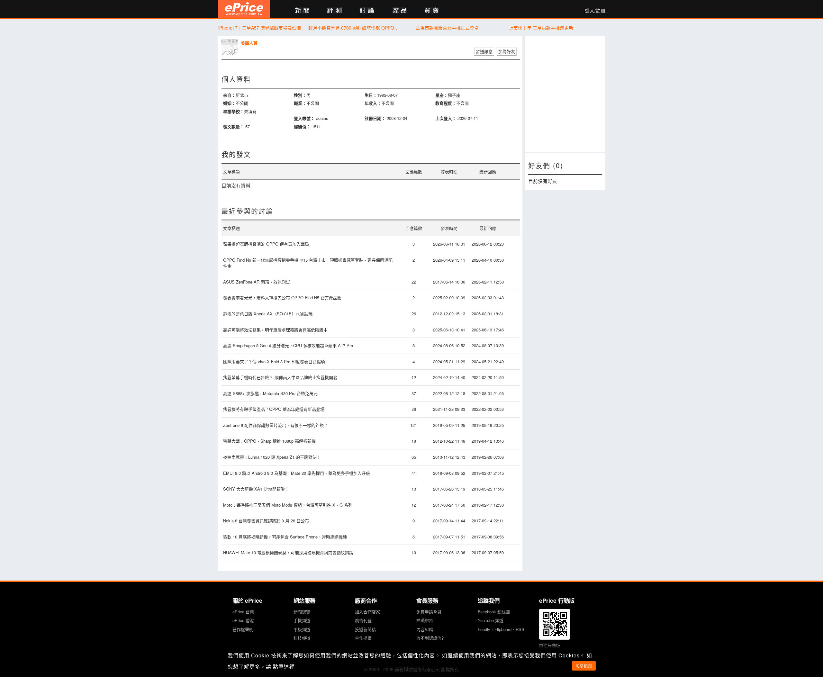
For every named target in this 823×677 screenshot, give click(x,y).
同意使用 (583, 665)
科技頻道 (302, 638)
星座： (441, 95)
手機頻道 (302, 620)
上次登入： (445, 118)
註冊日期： (375, 118)
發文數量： (233, 126)
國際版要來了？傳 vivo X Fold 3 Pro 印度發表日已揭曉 (274, 361)
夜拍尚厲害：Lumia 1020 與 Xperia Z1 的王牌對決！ (272, 457)
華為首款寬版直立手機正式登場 (447, 27)
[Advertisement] (565, 94)
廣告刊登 (363, 620)
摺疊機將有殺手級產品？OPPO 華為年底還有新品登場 (273, 409)
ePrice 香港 (243, 620)
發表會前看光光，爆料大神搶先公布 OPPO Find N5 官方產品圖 (282, 297)
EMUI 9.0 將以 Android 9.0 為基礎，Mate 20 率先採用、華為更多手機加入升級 (296, 473)
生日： (371, 95)
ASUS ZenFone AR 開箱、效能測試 (256, 282)
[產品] (399, 11)
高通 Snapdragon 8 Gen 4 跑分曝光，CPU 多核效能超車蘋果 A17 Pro (288, 345)
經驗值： (302, 126)
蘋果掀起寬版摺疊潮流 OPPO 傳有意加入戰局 (266, 244)
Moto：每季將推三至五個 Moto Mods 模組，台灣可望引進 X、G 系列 (287, 505)
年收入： (373, 103)
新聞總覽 (302, 612)
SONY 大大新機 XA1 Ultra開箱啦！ (256, 489)
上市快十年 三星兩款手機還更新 (541, 27)
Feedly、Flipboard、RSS (501, 629)
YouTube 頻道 (490, 620)
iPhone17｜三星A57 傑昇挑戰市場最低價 (259, 27)
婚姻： (229, 103)
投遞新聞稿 (365, 629)
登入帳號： (304, 118)
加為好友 (506, 51)
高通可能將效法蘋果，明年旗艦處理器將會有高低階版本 (275, 330)
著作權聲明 (242, 629)
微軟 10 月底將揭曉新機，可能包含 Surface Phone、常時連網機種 (285, 537)
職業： (300, 103)
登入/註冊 (595, 10)
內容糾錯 (424, 629)
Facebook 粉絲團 (494, 612)
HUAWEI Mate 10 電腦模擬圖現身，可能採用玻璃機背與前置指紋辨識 (288, 552)
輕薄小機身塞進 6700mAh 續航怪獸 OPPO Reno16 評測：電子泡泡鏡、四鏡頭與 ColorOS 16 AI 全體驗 (353, 27)
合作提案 (363, 638)
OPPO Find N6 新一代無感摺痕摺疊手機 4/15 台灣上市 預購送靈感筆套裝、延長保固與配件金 (308, 263)
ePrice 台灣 (243, 612)
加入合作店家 (367, 612)
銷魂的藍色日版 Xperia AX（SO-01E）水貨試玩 (267, 314)
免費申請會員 (428, 612)
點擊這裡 (284, 666)
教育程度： (445, 103)
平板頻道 (302, 629)
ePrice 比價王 (244, 9)
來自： (229, 95)
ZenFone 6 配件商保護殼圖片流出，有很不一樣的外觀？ (275, 425)
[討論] (367, 11)
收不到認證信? (430, 638)
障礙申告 (424, 620)
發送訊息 (484, 51)
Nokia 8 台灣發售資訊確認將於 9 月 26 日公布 (266, 521)
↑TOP (622, 638)
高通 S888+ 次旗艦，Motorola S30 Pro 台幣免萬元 (270, 393)
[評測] (334, 11)
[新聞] (302, 11)
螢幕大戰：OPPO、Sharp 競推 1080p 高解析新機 (269, 441)
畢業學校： (233, 111)
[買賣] (432, 11)
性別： (300, 95)
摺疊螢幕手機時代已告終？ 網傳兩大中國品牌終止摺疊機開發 (281, 377)
